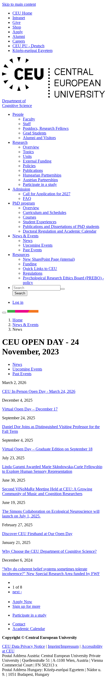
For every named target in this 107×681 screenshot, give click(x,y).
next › (17, 592)
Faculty (29, 119)
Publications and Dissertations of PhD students (61, 226)
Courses (29, 217)
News (27, 240)
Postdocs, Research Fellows (46, 128)
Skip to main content (19, 4)
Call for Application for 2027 (46, 194)
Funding (30, 264)
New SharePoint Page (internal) (49, 259)
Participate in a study (40, 184)
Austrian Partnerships (40, 180)
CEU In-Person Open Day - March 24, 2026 (38, 391)
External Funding (37, 161)
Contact (18, 624)
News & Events (25, 236)
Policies (29, 166)
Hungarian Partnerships (42, 175)
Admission (21, 189)
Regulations (32, 273)
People (18, 114)
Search (20, 293)
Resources (20, 254)
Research (20, 142)
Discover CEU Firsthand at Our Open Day (37, 533)
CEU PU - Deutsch (28, 46)
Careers (18, 41)
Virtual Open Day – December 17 (30, 409)
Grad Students (34, 133)
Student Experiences (39, 222)
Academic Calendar (28, 628)
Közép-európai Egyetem (32, 50)
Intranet (18, 18)
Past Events (32, 250)
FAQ (27, 198)
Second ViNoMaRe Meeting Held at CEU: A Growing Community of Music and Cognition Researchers (47, 491)
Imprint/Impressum (63, 646)
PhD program (23, 203)
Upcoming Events (37, 245)
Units (27, 156)
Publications (33, 170)
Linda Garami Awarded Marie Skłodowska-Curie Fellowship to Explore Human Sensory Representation (52, 469)
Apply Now (22, 601)
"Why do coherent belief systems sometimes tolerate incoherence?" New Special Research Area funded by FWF (51, 571)
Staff (27, 124)
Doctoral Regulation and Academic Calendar (59, 231)
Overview (31, 147)
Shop (16, 27)
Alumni (18, 36)
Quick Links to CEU (40, 268)
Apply (17, 32)
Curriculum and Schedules (44, 212)
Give (16, 22)
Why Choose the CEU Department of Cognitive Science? (49, 551)
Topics (28, 152)
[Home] (53, 96)
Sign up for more (26, 606)
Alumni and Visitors (39, 138)
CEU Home (22, 13)
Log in (17, 302)
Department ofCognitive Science (17, 103)
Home (17, 320)
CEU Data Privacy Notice (23, 646)
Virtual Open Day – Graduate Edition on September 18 (47, 449)
